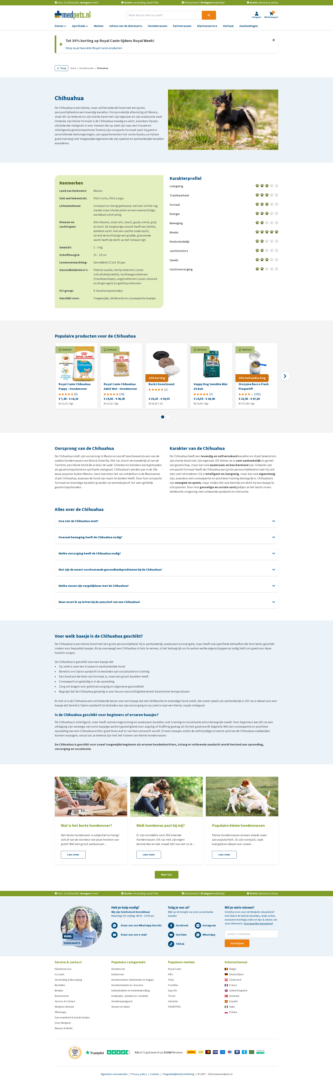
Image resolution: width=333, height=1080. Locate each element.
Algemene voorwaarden (114, 1074)
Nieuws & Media (63, 1028)
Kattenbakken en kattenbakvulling (130, 990)
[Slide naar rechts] (285, 376)
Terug (63, 68)
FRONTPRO (174, 1007)
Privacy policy (139, 1074)
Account (59, 974)
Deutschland (236, 974)
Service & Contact (65, 1001)
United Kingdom (238, 990)
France (233, 985)
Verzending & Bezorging (68, 980)
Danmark (234, 996)
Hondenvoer (118, 969)
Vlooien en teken (120, 1007)
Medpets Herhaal (64, 1007)
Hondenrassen (86, 68)
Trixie (171, 980)
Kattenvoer (117, 974)
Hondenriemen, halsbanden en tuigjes (132, 980)
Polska (233, 1012)
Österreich (235, 980)
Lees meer (73, 854)
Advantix (173, 1001)
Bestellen (60, 985)
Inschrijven (237, 943)
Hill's (170, 974)
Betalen (59, 990)
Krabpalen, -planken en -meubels (129, 996)
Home (73, 68)
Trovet (171, 996)
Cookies (155, 1074)
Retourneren (62, 996)
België (232, 969)
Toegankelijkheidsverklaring (179, 1074)
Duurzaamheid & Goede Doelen (72, 1017)
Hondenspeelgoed (121, 1001)
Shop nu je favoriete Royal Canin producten (94, 48)
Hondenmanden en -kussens (127, 985)
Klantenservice (63, 969)
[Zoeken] (209, 15)
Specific (172, 990)
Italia (232, 1007)
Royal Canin (174, 969)
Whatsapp (60, 1012)
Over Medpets (63, 1023)
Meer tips (166, 874)
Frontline (173, 985)
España (233, 1001)
